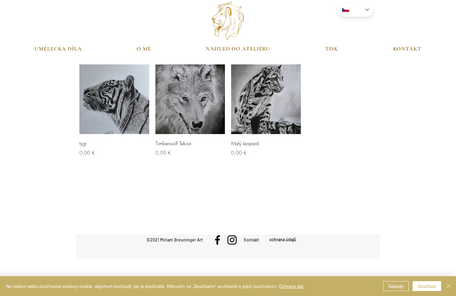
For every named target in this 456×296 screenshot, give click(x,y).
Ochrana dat (291, 286)
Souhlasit (427, 286)
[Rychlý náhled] (114, 99)
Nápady (396, 286)
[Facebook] (217, 240)
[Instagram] (232, 240)
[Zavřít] (448, 286)
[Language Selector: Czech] (355, 10)
